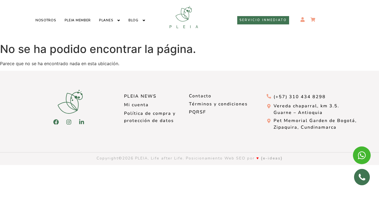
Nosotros (46, 20)
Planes (106, 20)
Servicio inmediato (263, 20)
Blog (133, 20)
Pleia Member (78, 20)
